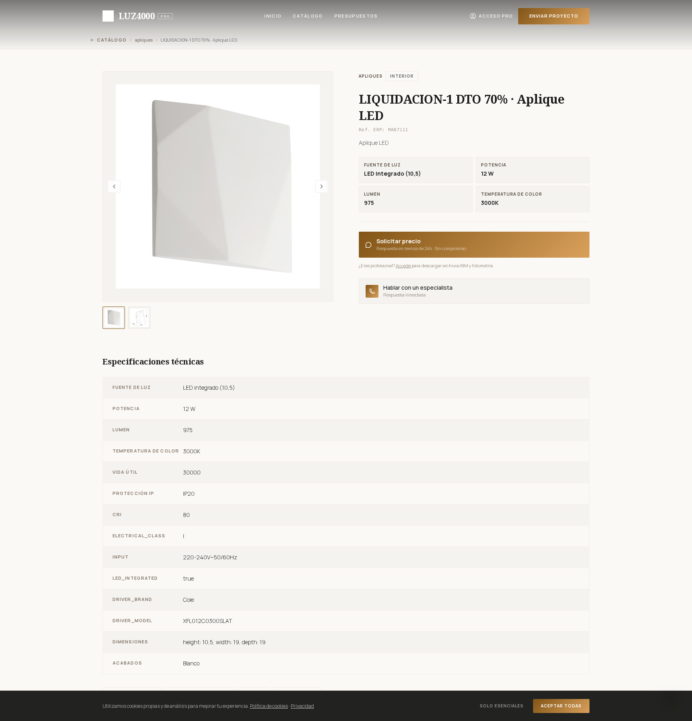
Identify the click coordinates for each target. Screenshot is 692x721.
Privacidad (302, 706)
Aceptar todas (561, 706)
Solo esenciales (501, 706)
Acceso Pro (496, 16)
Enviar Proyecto (554, 16)
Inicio (273, 16)
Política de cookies (269, 706)
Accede (403, 265)
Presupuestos (356, 16)
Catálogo (308, 16)
